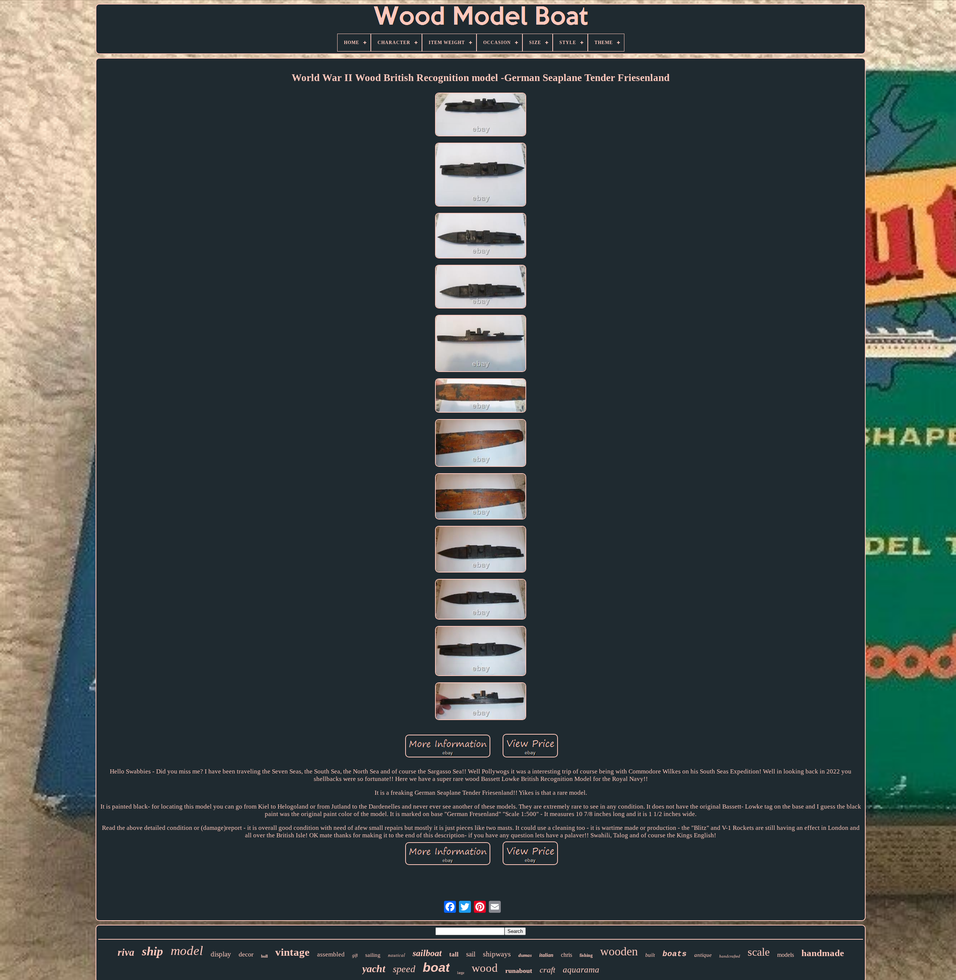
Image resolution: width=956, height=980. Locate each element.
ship (152, 951)
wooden (619, 951)
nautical (396, 955)
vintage (292, 952)
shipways (497, 954)
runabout (518, 970)
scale (759, 952)
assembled (331, 954)
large (460, 973)
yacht (373, 968)
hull (264, 956)
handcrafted (729, 956)
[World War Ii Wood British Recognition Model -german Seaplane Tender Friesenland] (480, 115)
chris (566, 955)
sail (470, 954)
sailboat (427, 953)
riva (126, 952)
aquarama (581, 969)
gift (355, 955)
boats (674, 954)
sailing (373, 955)
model (187, 950)
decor (246, 954)
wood (485, 967)
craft (547, 969)
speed (404, 969)
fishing (586, 955)
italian (546, 955)
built (650, 955)
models (785, 955)
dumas (525, 955)
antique (703, 955)
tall (454, 954)
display (221, 954)
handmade (822, 953)
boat (436, 967)
